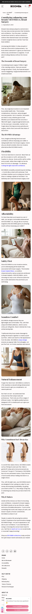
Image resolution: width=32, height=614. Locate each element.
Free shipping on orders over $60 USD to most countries (16, 1)
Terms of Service (6, 584)
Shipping (4, 579)
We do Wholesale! (7, 560)
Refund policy (5, 581)
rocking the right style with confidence (13, 165)
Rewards (4, 568)
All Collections (6, 565)
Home (4, 12)
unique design (23, 340)
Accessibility (5, 563)
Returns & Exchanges (8, 586)
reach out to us (16, 529)
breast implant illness (7, 271)
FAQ (3, 576)
